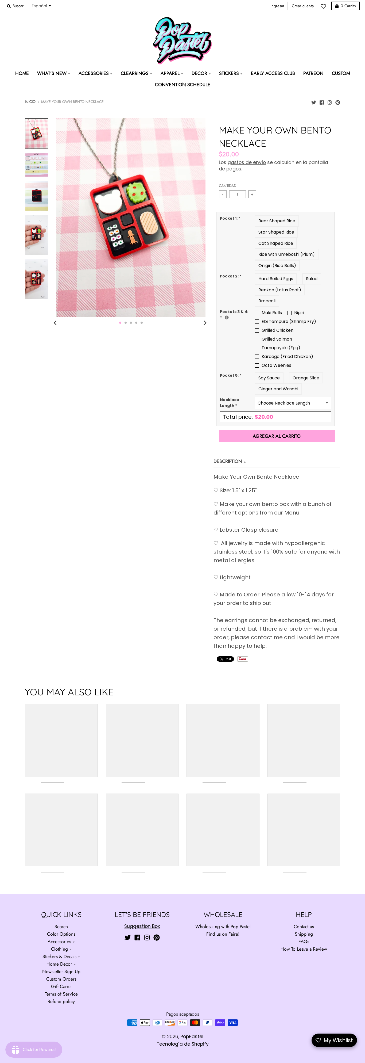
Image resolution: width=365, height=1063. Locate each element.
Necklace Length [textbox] (229, 402)
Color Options (61, 934)
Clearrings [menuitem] (135, 73)
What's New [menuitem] (52, 73)
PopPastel (191, 1036)
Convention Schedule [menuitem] (182, 84)
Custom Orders (61, 979)
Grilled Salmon (277, 339)
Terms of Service (61, 993)
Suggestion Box (142, 926)
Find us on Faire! (222, 934)
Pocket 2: (230, 276)
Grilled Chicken (277, 330)
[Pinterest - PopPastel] (337, 101)
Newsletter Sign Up (61, 971)
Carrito (348, 6)
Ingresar (277, 6)
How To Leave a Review (304, 949)
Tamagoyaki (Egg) (281, 348)
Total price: (248, 417)
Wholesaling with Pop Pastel (223, 926)
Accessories (59, 941)
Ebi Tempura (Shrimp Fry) (289, 321)
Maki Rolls (272, 313)
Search (61, 926)
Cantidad (227, 185)
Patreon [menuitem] (313, 73)
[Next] (205, 323)
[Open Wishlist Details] (324, 6)
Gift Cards (61, 986)
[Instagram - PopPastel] (329, 101)
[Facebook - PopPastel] (321, 101)
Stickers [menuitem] (229, 73)
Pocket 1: (230, 218)
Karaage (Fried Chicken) (287, 356)
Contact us (304, 926)
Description (227, 461)
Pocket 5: (230, 375)
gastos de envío (247, 162)
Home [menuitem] (22, 73)
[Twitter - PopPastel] (313, 101)
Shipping (304, 934)
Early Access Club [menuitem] (273, 73)
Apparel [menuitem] (170, 73)
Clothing (59, 949)
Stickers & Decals (59, 956)
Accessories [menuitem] (94, 73)
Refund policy (61, 1001)
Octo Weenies (276, 365)
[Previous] (56, 323)
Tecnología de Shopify (183, 1044)
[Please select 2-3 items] (227, 317)
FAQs (303, 941)
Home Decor (59, 964)
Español (39, 6)
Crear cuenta (303, 6)
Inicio (30, 101)
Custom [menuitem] (341, 73)
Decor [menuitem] (199, 73)
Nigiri (299, 313)
